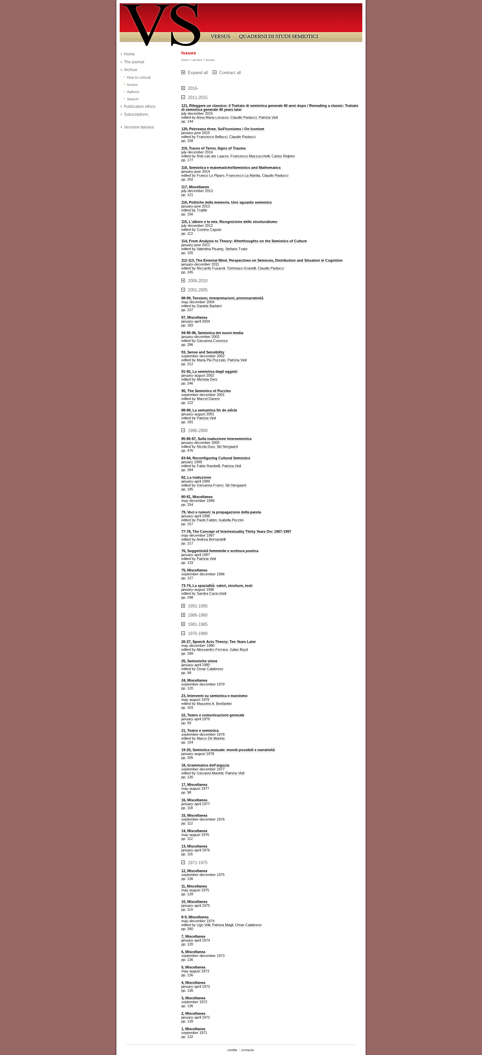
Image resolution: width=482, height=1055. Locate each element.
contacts (247, 1050)
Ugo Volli (203, 925)
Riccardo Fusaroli (211, 268)
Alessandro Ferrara (212, 649)
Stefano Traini (236, 249)
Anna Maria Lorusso (212, 117)
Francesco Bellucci (212, 137)
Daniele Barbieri (209, 306)
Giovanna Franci (210, 485)
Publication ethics (139, 106)
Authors (133, 92)
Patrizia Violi (268, 117)
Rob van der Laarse (213, 156)
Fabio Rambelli (208, 466)
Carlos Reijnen (283, 156)
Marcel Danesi (208, 399)
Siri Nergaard (227, 446)
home (185, 60)
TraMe (202, 210)
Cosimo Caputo (209, 229)
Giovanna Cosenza (212, 341)
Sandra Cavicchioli (211, 593)
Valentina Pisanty (210, 249)
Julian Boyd (239, 649)
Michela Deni (207, 379)
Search (132, 99)
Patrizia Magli (222, 925)
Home (129, 54)
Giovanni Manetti (210, 773)
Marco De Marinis (211, 738)
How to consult (139, 77)
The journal (134, 62)
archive (197, 60)
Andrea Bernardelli (211, 539)
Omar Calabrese (210, 669)
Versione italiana (139, 127)
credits (232, 1050)
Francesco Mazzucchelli (250, 156)
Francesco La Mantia (243, 175)
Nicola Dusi (206, 446)
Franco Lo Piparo (210, 175)
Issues (132, 85)
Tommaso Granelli (241, 268)
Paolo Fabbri (207, 520)
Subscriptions (136, 114)
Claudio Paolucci (244, 117)
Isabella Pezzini (231, 520)
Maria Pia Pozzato (211, 360)
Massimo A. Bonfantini (214, 704)
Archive (130, 70)
